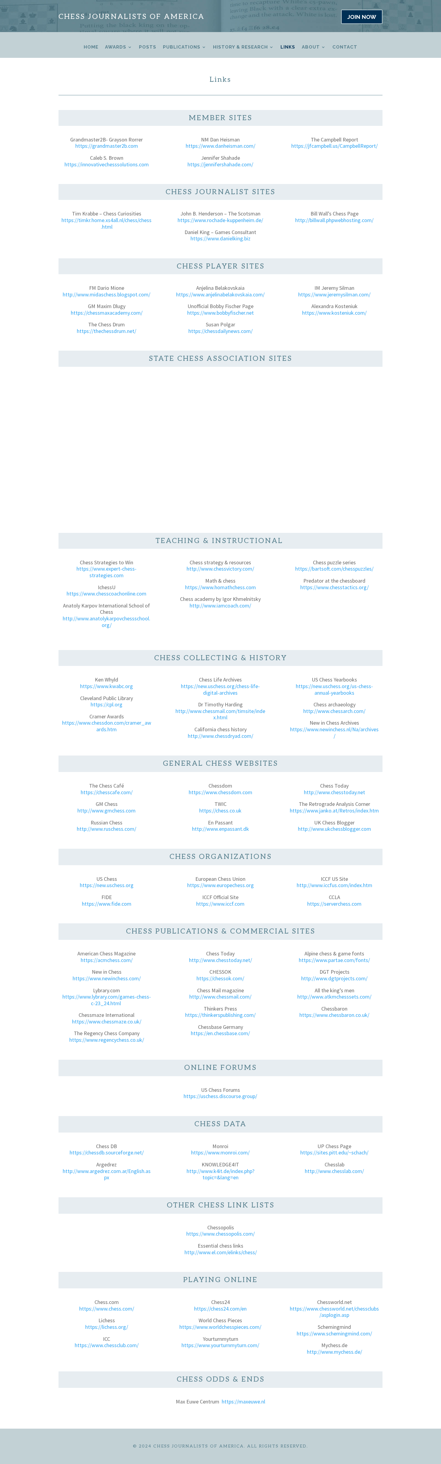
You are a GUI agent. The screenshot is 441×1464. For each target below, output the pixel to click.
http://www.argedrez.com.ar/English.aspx (107, 1174)
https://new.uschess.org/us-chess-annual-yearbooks (334, 689)
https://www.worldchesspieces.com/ (220, 1326)
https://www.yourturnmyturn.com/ (220, 1345)
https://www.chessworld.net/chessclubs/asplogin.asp (334, 1312)
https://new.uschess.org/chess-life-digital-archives (220, 689)
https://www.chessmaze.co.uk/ (106, 1021)
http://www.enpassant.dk (220, 828)
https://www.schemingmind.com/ (334, 1333)
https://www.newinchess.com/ (107, 978)
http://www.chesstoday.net (334, 792)
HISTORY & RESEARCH (240, 47)
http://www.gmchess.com (106, 810)
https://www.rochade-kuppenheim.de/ (220, 220)
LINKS (287, 47)
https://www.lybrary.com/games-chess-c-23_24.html (106, 1000)
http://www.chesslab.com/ (334, 1171)
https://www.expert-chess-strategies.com (106, 572)
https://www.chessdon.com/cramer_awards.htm (106, 726)
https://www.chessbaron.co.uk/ (334, 1014)
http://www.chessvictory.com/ (220, 568)
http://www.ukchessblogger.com (334, 828)
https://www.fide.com (106, 903)
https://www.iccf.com (220, 903)
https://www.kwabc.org (106, 686)
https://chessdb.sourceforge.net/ (107, 1152)
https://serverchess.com (334, 903)
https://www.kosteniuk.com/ (334, 312)
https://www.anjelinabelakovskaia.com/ (220, 294)
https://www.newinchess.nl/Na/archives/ (334, 732)
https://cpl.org (106, 704)
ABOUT (311, 47)
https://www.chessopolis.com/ (220, 1233)
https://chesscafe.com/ (107, 792)
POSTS (147, 47)
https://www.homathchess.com (220, 587)
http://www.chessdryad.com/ (220, 735)
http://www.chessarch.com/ (334, 711)
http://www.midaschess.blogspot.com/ (106, 294)
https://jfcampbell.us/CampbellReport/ (334, 145)
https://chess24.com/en (220, 1308)
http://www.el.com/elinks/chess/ (220, 1252)
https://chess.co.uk (220, 810)
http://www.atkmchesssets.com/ (334, 996)
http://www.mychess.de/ (334, 1351)
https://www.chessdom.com (220, 792)
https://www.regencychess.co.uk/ (106, 1039)
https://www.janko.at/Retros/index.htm (334, 810)
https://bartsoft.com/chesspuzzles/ (334, 568)
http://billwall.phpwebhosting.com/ (334, 220)
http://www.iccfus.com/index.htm (334, 885)
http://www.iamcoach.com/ (220, 605)
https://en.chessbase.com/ (220, 1033)
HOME (91, 47)
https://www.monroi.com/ (220, 1152)
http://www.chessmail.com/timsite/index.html (220, 714)
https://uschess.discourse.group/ (220, 1096)
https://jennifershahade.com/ (220, 164)
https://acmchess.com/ (107, 960)
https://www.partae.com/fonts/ (334, 960)
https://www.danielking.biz (220, 238)
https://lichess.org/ (106, 1326)
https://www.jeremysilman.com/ (334, 294)
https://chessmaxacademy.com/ (106, 312)
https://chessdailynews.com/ (220, 331)
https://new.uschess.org (107, 885)
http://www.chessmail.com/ (220, 996)
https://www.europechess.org (220, 885)
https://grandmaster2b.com (106, 145)
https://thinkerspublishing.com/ (220, 1014)
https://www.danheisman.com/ (220, 145)
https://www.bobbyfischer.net (220, 312)
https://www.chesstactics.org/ (334, 587)
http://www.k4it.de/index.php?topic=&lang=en (220, 1174)
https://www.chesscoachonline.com (106, 593)
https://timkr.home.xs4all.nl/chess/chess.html (107, 223)
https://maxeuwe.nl (243, 1401)
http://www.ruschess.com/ (106, 828)
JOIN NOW (361, 16)
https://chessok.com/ (220, 978)
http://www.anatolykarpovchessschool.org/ (106, 621)
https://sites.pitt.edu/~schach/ (334, 1152)
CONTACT (344, 47)
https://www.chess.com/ (106, 1308)
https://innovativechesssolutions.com (106, 164)
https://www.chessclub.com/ (107, 1345)
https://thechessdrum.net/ (106, 331)
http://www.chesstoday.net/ (220, 960)
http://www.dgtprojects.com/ (334, 978)
